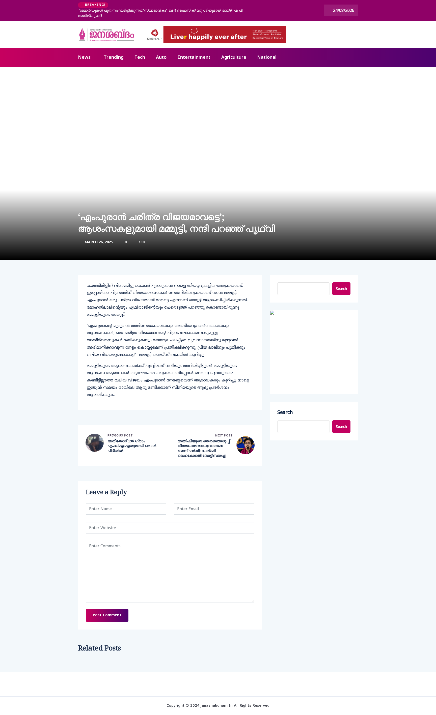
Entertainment (193, 58)
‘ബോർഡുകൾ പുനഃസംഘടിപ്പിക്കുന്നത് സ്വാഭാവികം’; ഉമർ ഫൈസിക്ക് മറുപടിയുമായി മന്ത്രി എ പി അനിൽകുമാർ (160, 13)
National (267, 58)
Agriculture (233, 58)
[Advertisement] (218, 105)
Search (341, 288)
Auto (161, 58)
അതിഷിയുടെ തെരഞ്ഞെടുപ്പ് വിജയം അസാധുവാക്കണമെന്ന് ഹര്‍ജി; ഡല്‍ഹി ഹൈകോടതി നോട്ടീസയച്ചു (204, 448)
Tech (139, 58)
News (84, 58)
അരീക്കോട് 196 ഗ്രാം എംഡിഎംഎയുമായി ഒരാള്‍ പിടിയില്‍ (131, 445)
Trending (114, 58)
